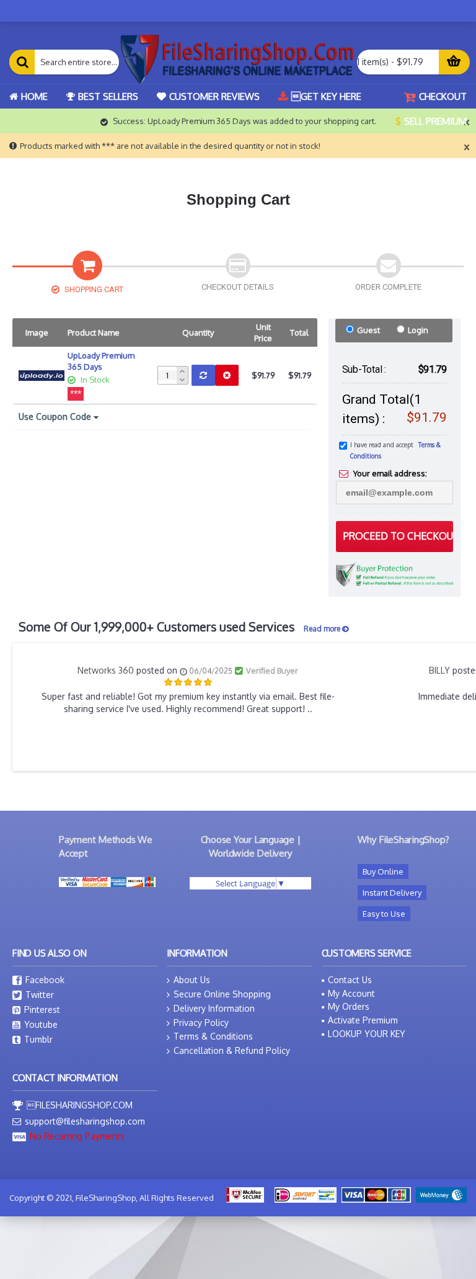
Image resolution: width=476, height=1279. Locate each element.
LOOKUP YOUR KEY (366, 1033)
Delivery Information (214, 1008)
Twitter (39, 994)
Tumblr (38, 1039)
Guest (368, 330)
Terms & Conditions (213, 1036)
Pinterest (42, 1009)
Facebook (44, 979)
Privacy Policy (201, 1022)
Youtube (41, 1024)
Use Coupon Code (56, 416)
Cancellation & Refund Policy (232, 1050)
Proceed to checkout (398, 536)
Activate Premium (363, 1020)
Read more (323, 628)
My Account (351, 993)
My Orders (348, 1006)
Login (418, 330)
